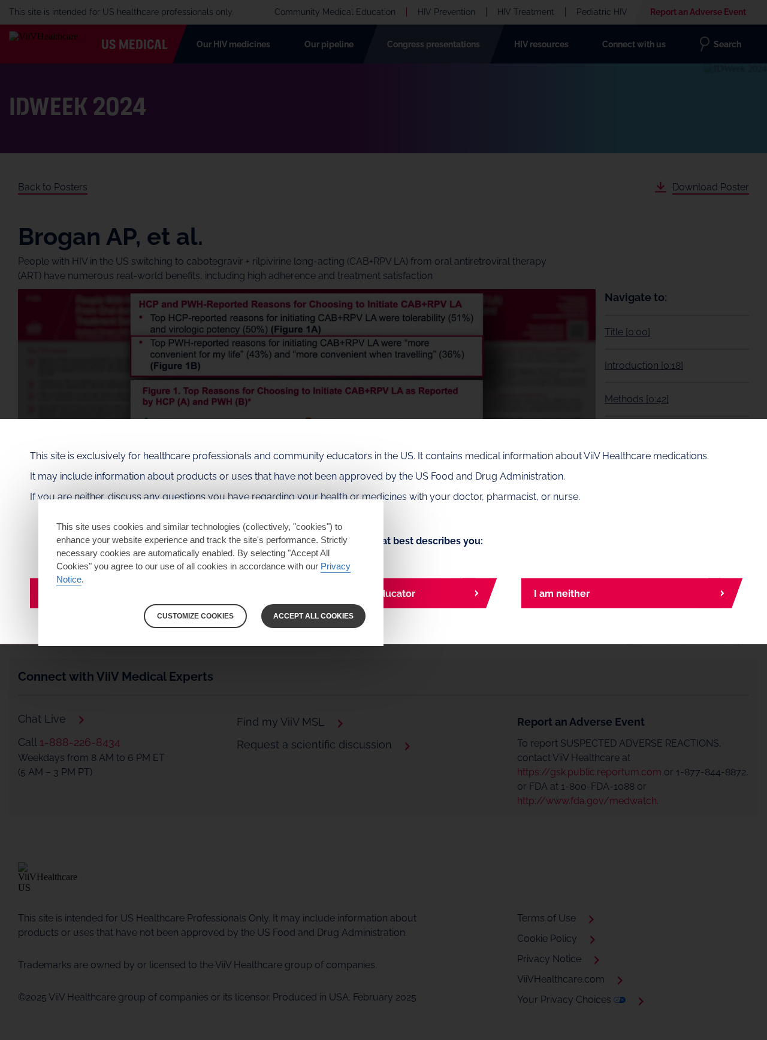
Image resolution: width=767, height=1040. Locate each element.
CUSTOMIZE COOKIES (195, 616)
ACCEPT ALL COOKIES (313, 616)
